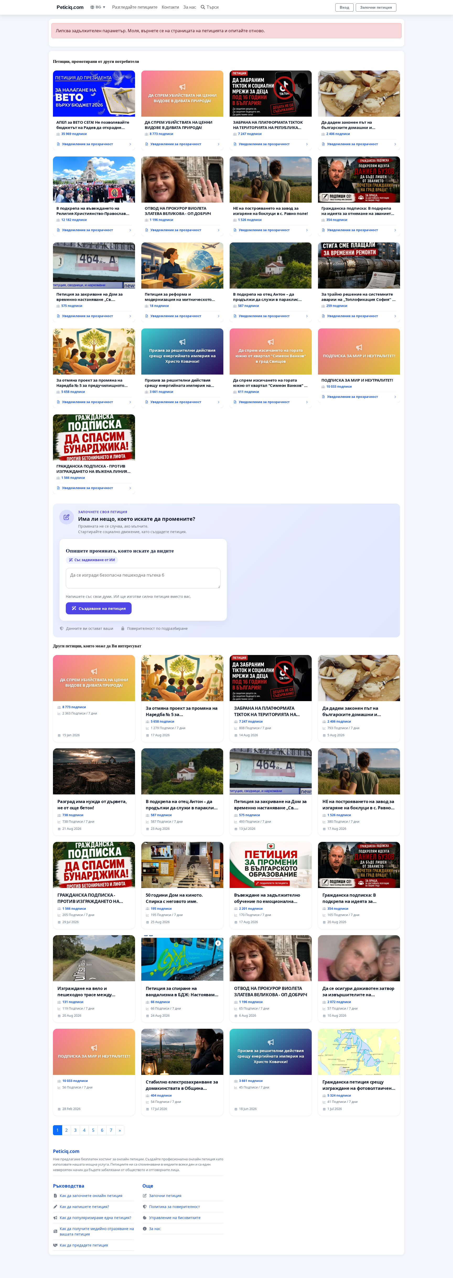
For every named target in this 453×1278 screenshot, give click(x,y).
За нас (189, 7)
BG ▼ (101, 7)
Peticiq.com (70, 7)
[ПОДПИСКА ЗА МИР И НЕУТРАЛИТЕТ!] (359, 365)
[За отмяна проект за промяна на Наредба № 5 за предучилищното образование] (94, 368)
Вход (344, 7)
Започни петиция (376, 7)
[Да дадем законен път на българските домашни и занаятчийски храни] (359, 110)
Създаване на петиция (102, 608)
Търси (213, 7)
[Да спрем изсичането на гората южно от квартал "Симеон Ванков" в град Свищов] (271, 368)
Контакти (170, 7)
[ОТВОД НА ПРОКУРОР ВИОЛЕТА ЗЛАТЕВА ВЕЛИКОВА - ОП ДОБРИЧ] (182, 196)
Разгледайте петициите (135, 7)
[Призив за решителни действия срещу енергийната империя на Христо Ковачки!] (182, 368)
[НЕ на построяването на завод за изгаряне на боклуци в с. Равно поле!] (271, 196)
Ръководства (68, 1186)
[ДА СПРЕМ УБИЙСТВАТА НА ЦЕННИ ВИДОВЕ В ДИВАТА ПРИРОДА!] (182, 110)
